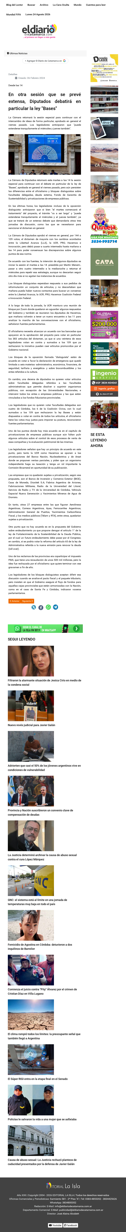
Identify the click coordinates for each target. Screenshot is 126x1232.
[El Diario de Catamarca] (39, 30)
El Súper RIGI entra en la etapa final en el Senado (38, 1079)
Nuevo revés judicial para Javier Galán (31, 725)
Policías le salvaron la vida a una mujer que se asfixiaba (42, 1119)
